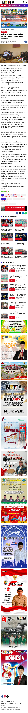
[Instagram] (5, 696)
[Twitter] (20, 213)
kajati (24, 194)
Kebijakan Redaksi (19, 703)
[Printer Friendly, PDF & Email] (5, 191)
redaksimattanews (5, 41)
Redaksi (3, 705)
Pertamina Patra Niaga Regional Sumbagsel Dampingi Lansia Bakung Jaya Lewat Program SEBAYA (7, 229)
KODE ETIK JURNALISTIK (7, 703)
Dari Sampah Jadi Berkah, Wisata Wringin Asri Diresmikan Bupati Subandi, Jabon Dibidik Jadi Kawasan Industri (7, 258)
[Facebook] (17, 213)
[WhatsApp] (25, 213)
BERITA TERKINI (4, 31)
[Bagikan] (25, 42)
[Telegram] (23, 213)
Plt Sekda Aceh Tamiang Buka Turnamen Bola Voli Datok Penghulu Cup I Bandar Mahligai (6, 243)
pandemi (15, 196)
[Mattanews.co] (8, 2)
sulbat (21, 196)
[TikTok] (7, 696)
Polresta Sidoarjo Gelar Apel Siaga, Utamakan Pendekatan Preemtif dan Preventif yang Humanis (21, 258)
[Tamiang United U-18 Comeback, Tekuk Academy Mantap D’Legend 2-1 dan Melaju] (21, 223)
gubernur (9, 199)
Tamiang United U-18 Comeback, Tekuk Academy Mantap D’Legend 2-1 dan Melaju (20, 229)
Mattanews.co (6, 196)
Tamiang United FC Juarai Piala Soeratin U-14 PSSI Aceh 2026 (20, 243)
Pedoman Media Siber (6, 701)
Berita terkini (9, 194)
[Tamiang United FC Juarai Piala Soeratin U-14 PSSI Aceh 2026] (21, 237)
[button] (23, 2)
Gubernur (17, 194)
